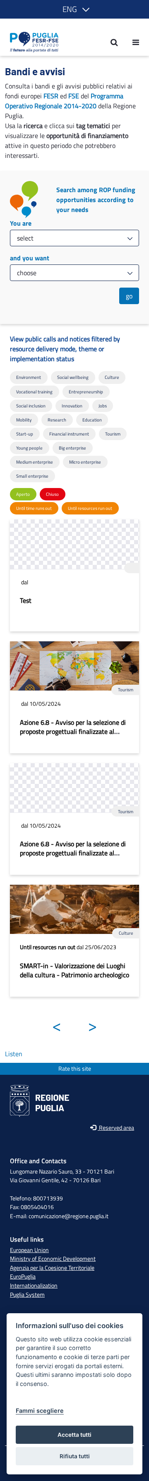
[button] (74, 9)
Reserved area (116, 1128)
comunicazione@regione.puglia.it (68, 1216)
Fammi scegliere (40, 1410)
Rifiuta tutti (75, 1456)
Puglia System (27, 1294)
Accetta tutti (74, 1434)
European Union (29, 1250)
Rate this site (74, 1068)
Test (25, 600)
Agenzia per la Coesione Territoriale (52, 1267)
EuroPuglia (23, 1276)
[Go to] (31, 42)
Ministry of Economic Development (53, 1258)
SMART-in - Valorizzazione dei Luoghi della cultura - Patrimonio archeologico (74, 970)
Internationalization (34, 1285)
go (129, 296)
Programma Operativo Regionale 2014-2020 (64, 101)
